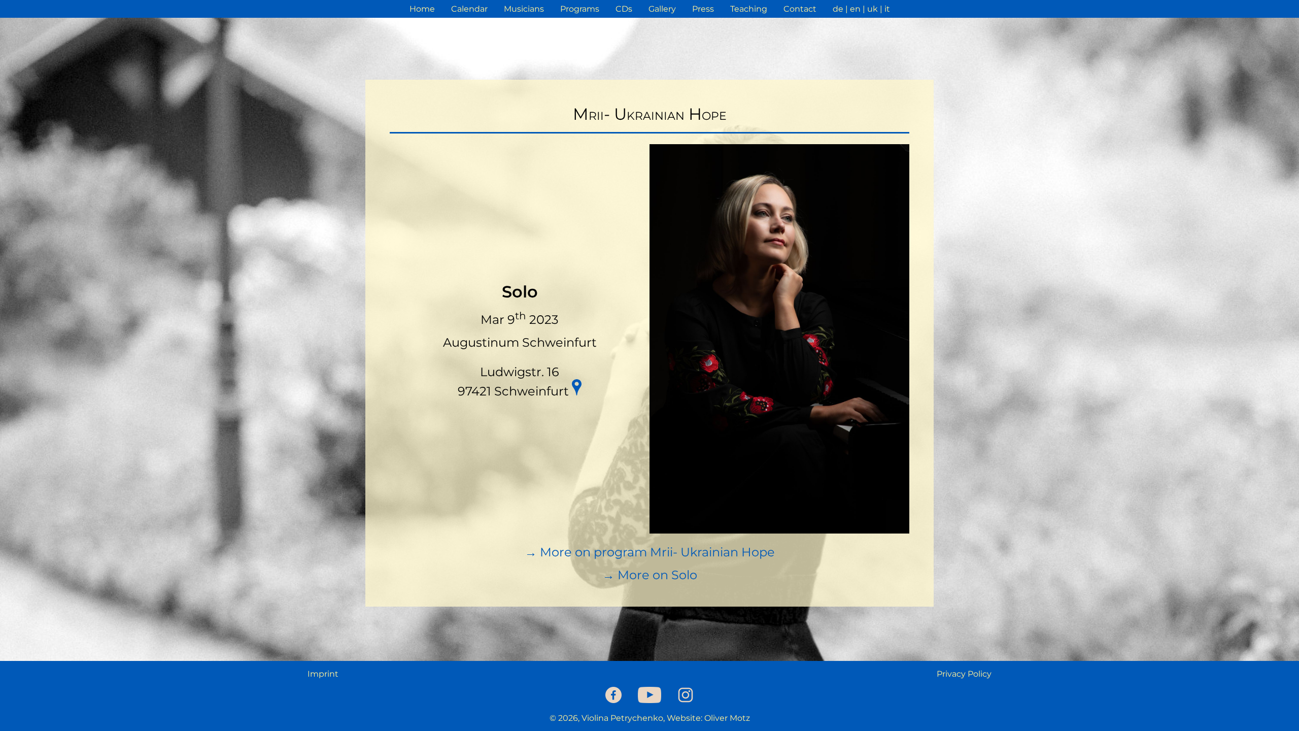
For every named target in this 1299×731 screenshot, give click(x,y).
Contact (799, 9)
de (838, 9)
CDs (624, 9)
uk (872, 9)
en (855, 9)
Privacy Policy (964, 674)
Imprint (322, 674)
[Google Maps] (576, 388)
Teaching (748, 9)
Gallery (662, 9)
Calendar (469, 9)
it (887, 9)
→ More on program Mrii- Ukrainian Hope (650, 552)
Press (703, 9)
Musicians (524, 9)
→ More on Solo (649, 575)
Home (422, 9)
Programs (579, 9)
